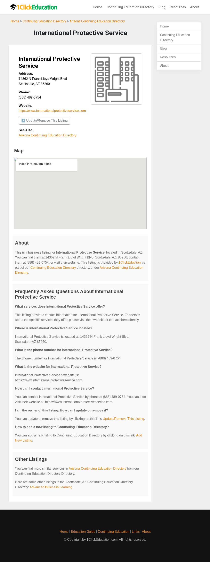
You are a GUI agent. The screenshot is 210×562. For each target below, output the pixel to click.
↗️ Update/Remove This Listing (44, 120)
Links (136, 531)
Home (97, 7)
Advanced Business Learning (51, 487)
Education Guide (83, 531)
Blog (162, 7)
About (194, 7)
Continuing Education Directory (130, 7)
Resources (178, 7)
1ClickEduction (130, 262)
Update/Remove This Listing (123, 418)
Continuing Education (113, 531)
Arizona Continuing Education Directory (97, 21)
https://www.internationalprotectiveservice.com (52, 110)
